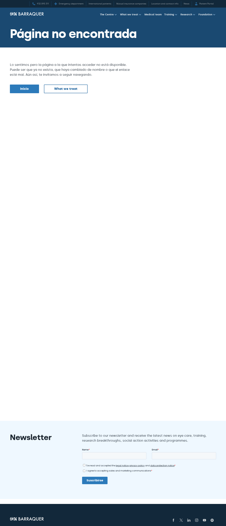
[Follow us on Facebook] (173, 520)
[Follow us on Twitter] (181, 520)
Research (186, 14)
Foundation (205, 14)
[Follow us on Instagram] (197, 520)
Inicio (24, 89)
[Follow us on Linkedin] (189, 520)
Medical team (153, 14)
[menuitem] (109, 15)
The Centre (107, 14)
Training (169, 14)
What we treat (129, 14)
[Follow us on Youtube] (204, 520)
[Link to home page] (27, 13)
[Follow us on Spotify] (212, 520)
